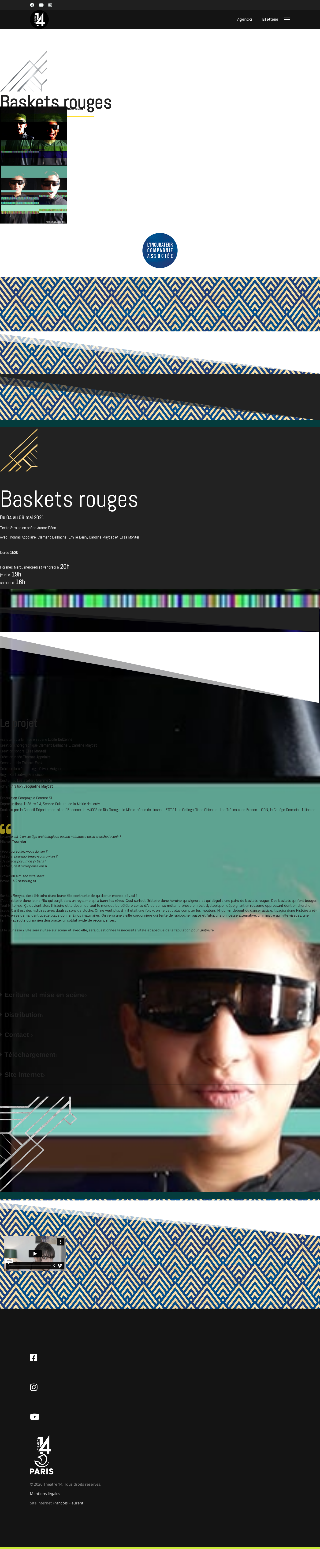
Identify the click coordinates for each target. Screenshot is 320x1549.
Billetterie (270, 19)
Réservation (74, 108)
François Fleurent (68, 1503)
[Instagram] (50, 5)
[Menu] (287, 19)
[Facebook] (32, 5)
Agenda (244, 19)
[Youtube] (41, 5)
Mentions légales (45, 1493)
